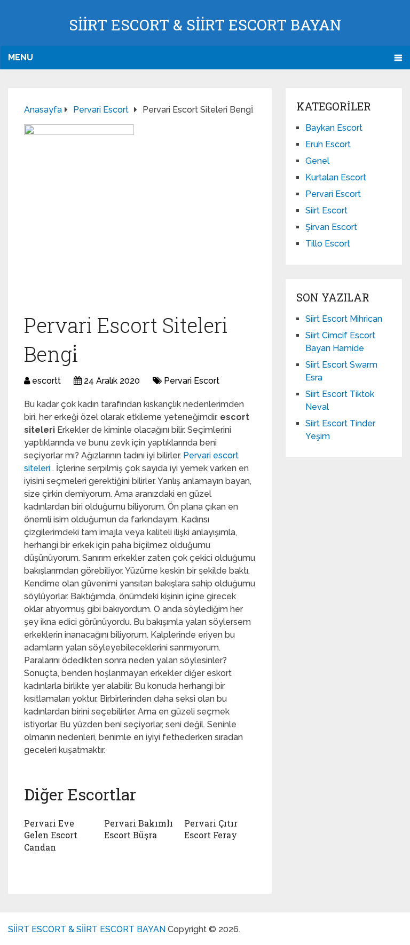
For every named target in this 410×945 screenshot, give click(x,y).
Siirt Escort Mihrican (343, 319)
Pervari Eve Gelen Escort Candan (50, 835)
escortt (46, 381)
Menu (20, 57)
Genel (317, 161)
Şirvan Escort (331, 227)
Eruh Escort (328, 144)
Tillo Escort (327, 244)
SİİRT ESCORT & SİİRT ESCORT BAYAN (205, 25)
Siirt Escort (326, 210)
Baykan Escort (333, 128)
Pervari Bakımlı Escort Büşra (138, 828)
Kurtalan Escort (335, 177)
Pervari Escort (191, 381)
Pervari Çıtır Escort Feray (211, 828)
